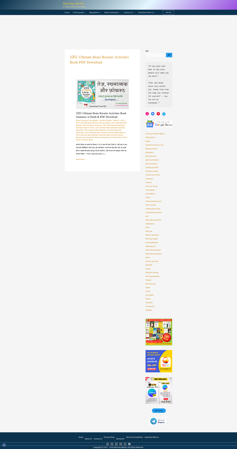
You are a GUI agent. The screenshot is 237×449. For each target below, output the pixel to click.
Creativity (149, 179)
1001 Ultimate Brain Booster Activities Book (93, 123)
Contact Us (128, 12)
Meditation (150, 224)
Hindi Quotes (78, 12)
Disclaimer (120, 439)
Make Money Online (153, 220)
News (148, 258)
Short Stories (151, 284)
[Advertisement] (118, 29)
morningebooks (152, 243)
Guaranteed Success (153, 201)
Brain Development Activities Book (108, 137)
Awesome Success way (154, 145)
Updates (149, 310)
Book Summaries (111, 12)
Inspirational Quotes (154, 212)
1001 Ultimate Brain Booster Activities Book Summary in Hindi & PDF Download (101, 115)
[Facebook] (108, 444)
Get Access (159, 411)
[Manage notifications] (4, 444)
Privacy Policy (109, 437)
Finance (149, 182)
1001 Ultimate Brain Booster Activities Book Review (105, 133)
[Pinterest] (121, 444)
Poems (148, 269)
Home (67, 12)
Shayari (148, 280)
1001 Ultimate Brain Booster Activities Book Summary (97, 135)
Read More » (81, 159)
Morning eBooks (73, 3)
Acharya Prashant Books (155, 134)
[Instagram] (112, 444)
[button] (85, 12)
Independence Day (153, 209)
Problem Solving (152, 273)
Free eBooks (93, 120)
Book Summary (82, 120)
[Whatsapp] (129, 444)
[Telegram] (125, 444)
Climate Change (152, 171)
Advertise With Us (146, 12)
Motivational (151, 246)
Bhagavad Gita (151, 149)
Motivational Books (153, 250)
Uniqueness (150, 306)
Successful (150, 295)
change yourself (152, 167)
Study (148, 291)
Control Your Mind (153, 175)
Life (147, 216)
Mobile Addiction (152, 235)
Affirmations (150, 137)
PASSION (149, 265)
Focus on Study (151, 186)
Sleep (148, 288)
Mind (147, 227)
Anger (148, 141)
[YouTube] (116, 444)
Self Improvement (152, 276)
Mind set (149, 231)
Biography (149, 152)
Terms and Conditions (134, 437)
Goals (148, 197)
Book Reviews (151, 156)
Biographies (94, 12)
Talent (148, 299)
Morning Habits (152, 239)
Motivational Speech (154, 254)
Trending (149, 303)
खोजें (147, 51)
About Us (88, 439)
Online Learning (152, 261)
